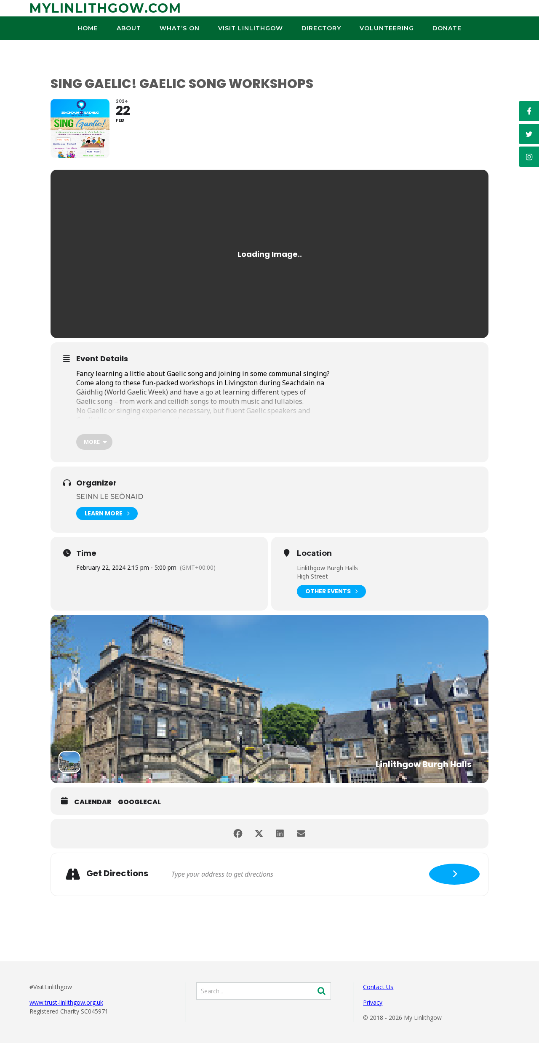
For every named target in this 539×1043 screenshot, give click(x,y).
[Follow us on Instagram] (529, 157)
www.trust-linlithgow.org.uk (66, 1002)
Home (87, 28)
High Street (312, 576)
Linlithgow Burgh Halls (327, 568)
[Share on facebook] (237, 833)
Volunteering (387, 28)
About (129, 28)
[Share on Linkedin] (280, 833)
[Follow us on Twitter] (529, 134)
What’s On (180, 28)
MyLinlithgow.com (105, 8)
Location (314, 554)
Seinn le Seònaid (109, 497)
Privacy (372, 1002)
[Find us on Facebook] (529, 111)
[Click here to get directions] (454, 874)
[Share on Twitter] (259, 833)
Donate (447, 28)
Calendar (93, 802)
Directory (321, 28)
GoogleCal (139, 802)
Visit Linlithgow (250, 28)
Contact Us (378, 987)
